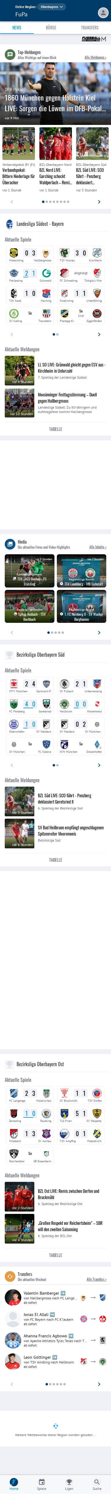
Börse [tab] (51, 27)
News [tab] (16, 27)
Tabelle (55, 429)
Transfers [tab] (90, 27)
